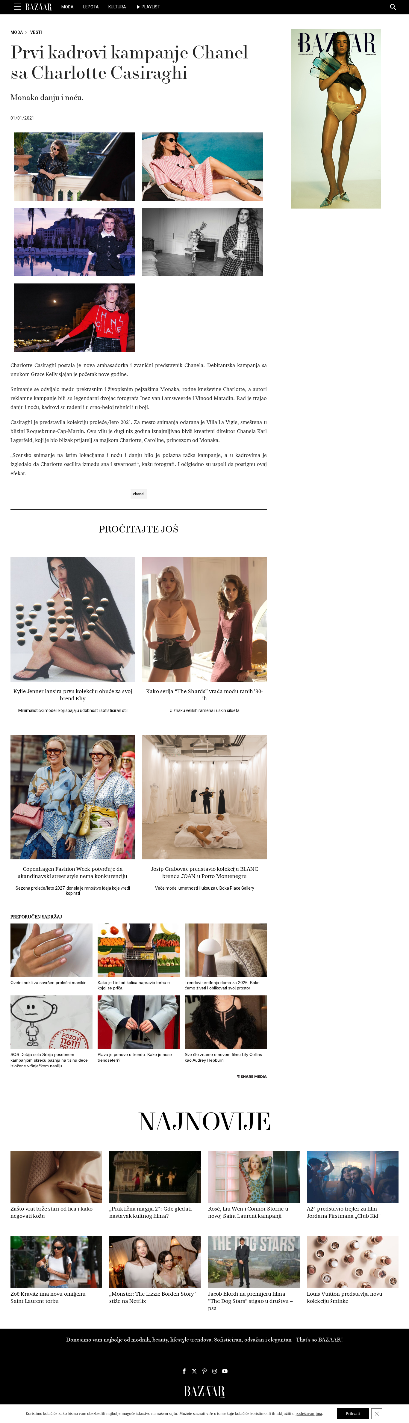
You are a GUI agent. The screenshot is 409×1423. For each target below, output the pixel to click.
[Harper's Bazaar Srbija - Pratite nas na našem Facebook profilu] (184, 1371)
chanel (138, 494)
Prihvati (353, 1413)
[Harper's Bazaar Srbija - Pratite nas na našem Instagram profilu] (215, 1371)
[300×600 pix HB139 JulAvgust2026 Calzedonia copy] (336, 118)
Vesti (36, 32)
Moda (67, 6)
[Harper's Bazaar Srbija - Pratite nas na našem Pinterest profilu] (204, 1371)
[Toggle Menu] (17, 7)
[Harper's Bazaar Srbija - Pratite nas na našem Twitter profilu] (194, 1371)
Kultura (117, 6)
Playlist (151, 6)
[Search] (393, 7)
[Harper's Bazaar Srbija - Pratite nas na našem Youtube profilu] (225, 1371)
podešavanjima (309, 1413)
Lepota (91, 6)
